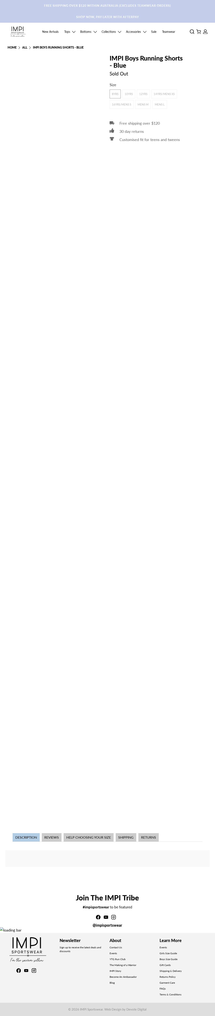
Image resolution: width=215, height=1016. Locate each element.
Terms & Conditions (170, 994)
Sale (153, 31)
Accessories (133, 31)
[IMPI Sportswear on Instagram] (113, 918)
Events (113, 953)
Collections (109, 31)
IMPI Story (115, 970)
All (24, 47)
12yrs (143, 94)
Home (12, 47)
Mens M (143, 104)
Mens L (160, 104)
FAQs (163, 988)
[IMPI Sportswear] (18, 31)
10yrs (129, 94)
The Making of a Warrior (123, 965)
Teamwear (168, 31)
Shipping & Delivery (171, 970)
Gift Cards (165, 965)
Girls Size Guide (168, 953)
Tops (67, 31)
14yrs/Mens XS (164, 94)
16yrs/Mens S (121, 104)
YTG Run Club (118, 959)
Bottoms (85, 31)
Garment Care (167, 982)
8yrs (115, 94)
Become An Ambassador (123, 976)
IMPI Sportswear (91, 1009)
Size (113, 84)
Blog (112, 982)
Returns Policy (168, 976)
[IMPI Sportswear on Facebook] (98, 918)
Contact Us (116, 947)
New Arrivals (50, 31)
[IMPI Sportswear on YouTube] (106, 918)
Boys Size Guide (168, 959)
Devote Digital (136, 1009)
